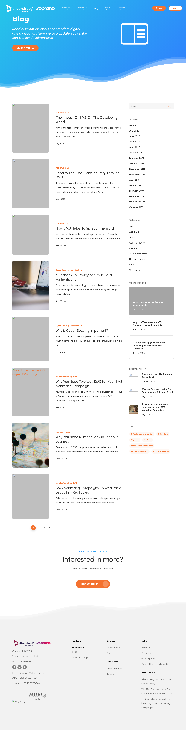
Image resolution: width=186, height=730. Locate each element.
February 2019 (136, 191)
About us (145, 647)
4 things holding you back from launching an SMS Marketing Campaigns (156, 703)
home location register (142, 445)
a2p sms (135, 440)
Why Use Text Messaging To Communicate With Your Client (156, 691)
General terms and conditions (156, 664)
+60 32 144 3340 (28, 678)
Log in (175, 8)
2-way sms (163, 434)
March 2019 (135, 185)
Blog (109, 653)
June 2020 (134, 136)
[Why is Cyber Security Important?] (30, 339)
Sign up (159, 8)
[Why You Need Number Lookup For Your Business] (30, 445)
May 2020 (134, 141)
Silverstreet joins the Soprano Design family (156, 681)
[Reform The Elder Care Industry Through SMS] (30, 183)
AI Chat (133, 237)
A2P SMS (60, 112)
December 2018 (137, 196)
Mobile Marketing (64, 377)
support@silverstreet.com (34, 673)
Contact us (146, 653)
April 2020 (134, 147)
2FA (131, 226)
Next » (51, 528)
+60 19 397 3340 (31, 683)
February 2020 (136, 158)
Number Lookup (63, 432)
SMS (67, 112)
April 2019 (134, 180)
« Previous (18, 528)
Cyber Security (62, 270)
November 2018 (137, 201)
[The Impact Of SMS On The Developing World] (30, 128)
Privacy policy (148, 658)
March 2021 (135, 125)
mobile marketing (161, 451)
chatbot (147, 440)
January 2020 (136, 163)
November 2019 (137, 174)
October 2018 (136, 207)
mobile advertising (139, 451)
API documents (114, 668)
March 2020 (135, 152)
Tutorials (111, 674)
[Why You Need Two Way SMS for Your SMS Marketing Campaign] (30, 392)
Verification (76, 270)
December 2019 (137, 169)
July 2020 (134, 130)
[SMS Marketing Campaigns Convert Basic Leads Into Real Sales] (30, 496)
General (133, 248)
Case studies (113, 647)
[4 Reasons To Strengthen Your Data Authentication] (30, 285)
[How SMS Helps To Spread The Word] (30, 235)
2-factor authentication (142, 434)
